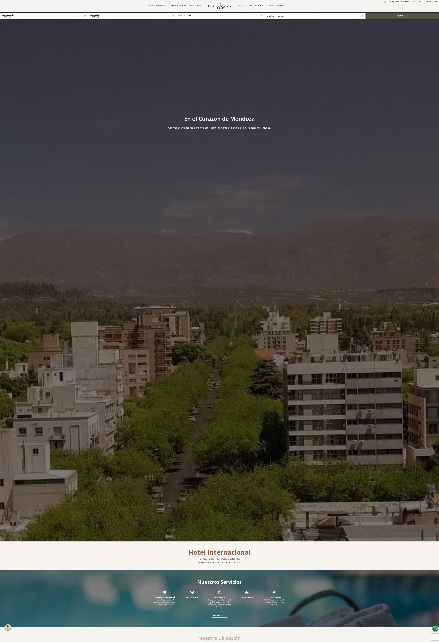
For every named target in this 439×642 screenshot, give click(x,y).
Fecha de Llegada (7, 15)
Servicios (241, 5)
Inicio (150, 5)
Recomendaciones (179, 5)
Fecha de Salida (95, 15)
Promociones (196, 5)
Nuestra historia (256, 5)
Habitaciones (161, 5)
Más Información (219, 615)
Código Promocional (184, 15)
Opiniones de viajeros (276, 5)
